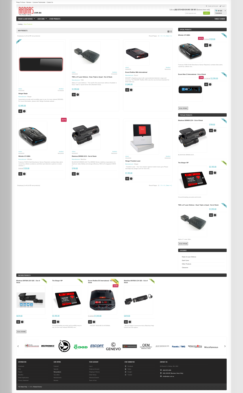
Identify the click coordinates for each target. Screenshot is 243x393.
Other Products (54, 19)
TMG (82, 80)
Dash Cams (40, 19)
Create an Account (94, 369)
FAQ (19, 369)
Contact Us (50, 2)
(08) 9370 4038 (179, 9)
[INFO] (215, 130)
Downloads (21, 366)
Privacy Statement (23, 380)
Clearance (185, 267)
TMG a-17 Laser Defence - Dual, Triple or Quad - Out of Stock (92, 77)
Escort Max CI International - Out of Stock (192, 74)
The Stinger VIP (183, 162)
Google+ (130, 372)
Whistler (29, 159)
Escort (136, 75)
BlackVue (83, 159)
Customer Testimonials (39, 2)
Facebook (130, 366)
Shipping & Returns (94, 372)
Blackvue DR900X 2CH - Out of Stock (84, 156)
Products (24, 275)
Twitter (129, 369)
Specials (56, 369)
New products (57, 372)
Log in (90, 366)
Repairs (20, 372)
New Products (28, 24)
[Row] (171, 31)
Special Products (185, 29)
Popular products (186, 115)
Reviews (28, 2)
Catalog (20, 24)
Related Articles (37, 387)
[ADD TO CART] (211, 130)
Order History (92, 374)
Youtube (130, 374)
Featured (56, 366)
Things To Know (20, 2)
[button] (206, 13)
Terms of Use (93, 380)
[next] (225, 346)
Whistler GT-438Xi (24, 156)
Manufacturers (58, 377)
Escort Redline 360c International (136, 72)
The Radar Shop (22, 387)
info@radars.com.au (168, 376)
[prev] (18, 346)
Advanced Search (94, 377)
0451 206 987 (191, 9)
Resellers (20, 374)
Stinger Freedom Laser (132, 161)
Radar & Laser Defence (24, 19)
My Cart (220, 10)
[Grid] (168, 31)
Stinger (29, 96)
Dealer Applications (23, 377)
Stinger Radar (23, 93)
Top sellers (57, 374)
